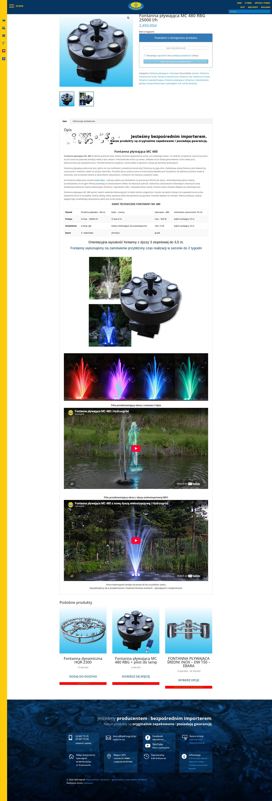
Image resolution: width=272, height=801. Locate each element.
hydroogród (171, 83)
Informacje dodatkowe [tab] (84, 121)
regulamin (162, 55)
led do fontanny (189, 83)
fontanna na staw (201, 76)
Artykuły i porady (262, 3)
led (179, 83)
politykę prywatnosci (182, 55)
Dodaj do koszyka (83, 676)
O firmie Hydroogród (198, 758)
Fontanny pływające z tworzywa (164, 73)
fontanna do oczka (148, 76)
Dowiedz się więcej (136, 676)
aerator (195, 73)
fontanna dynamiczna (168, 76)
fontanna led (186, 76)
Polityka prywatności (198, 765)
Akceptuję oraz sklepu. (172, 55)
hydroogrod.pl (195, 739)
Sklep (242, 7)
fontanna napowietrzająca (151, 80)
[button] (128, 18)
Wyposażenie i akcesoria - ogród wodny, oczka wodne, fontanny (116, 779)
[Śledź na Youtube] (3, 50)
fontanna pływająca (174, 80)
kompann (88, 783)
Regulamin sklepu (196, 761)
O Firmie (248, 3)
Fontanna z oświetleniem (196, 80)
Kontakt (192, 768)
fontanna (204, 73)
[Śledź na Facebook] (3, 58)
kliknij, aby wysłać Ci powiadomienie (176, 61)
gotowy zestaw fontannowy (152, 83)
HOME (239, 3)
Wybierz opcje (188, 680)
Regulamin (265, 7)
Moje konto (253, 7)
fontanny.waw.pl (197, 743)
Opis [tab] (64, 121)
